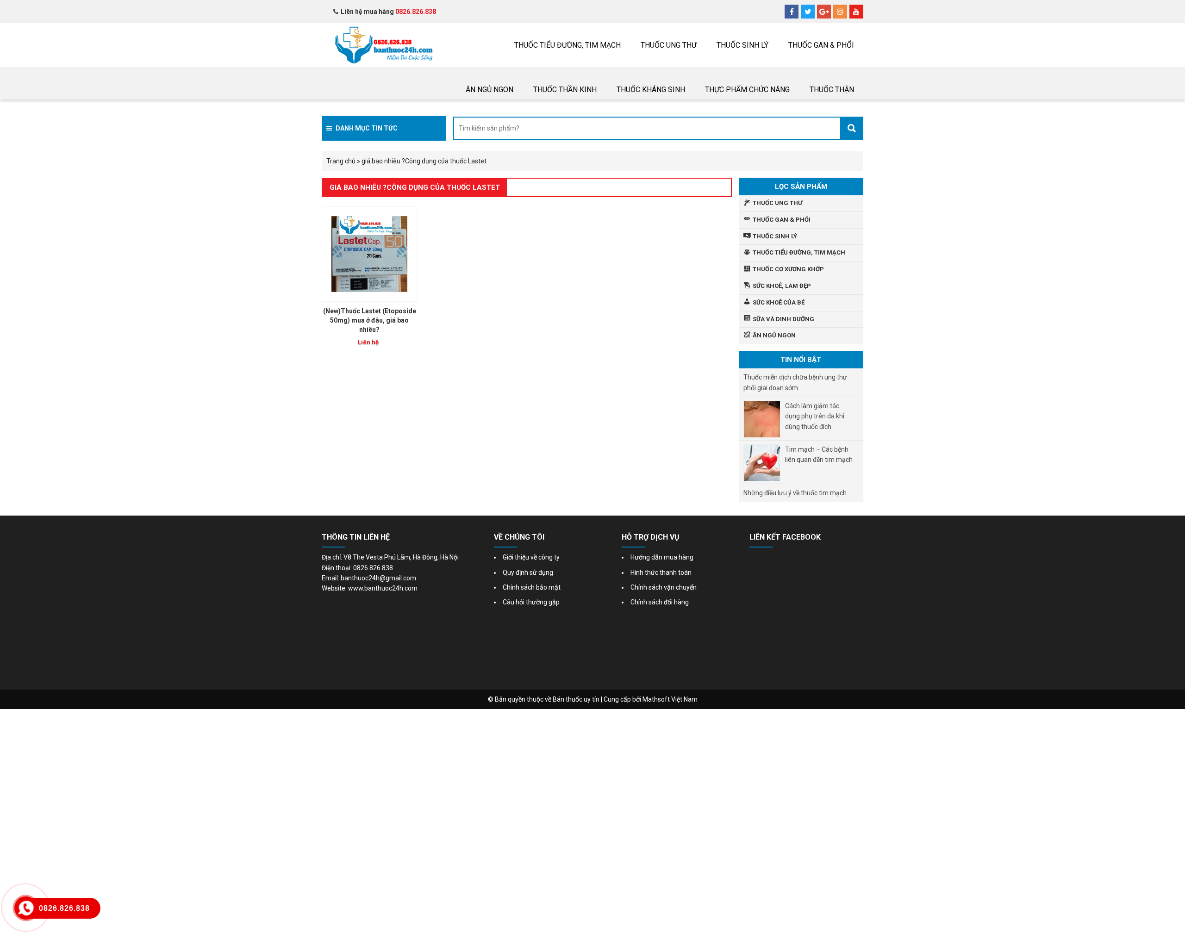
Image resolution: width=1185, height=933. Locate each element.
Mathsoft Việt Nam (670, 699)
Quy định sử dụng (528, 572)
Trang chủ (341, 161)
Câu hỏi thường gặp (531, 602)
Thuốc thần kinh (565, 89)
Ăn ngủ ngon (489, 89)
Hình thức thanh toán (661, 572)
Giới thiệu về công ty (531, 557)
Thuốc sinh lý (742, 45)
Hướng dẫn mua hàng (661, 557)
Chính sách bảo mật (532, 587)
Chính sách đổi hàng (659, 602)
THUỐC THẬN (832, 89)
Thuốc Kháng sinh (651, 89)
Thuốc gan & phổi (821, 45)
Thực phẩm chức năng (747, 89)
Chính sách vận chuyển (663, 587)
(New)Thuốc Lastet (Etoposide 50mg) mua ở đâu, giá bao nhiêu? (369, 320)
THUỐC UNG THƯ (669, 45)
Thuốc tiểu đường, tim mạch (567, 45)
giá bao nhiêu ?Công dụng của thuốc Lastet (415, 187)
